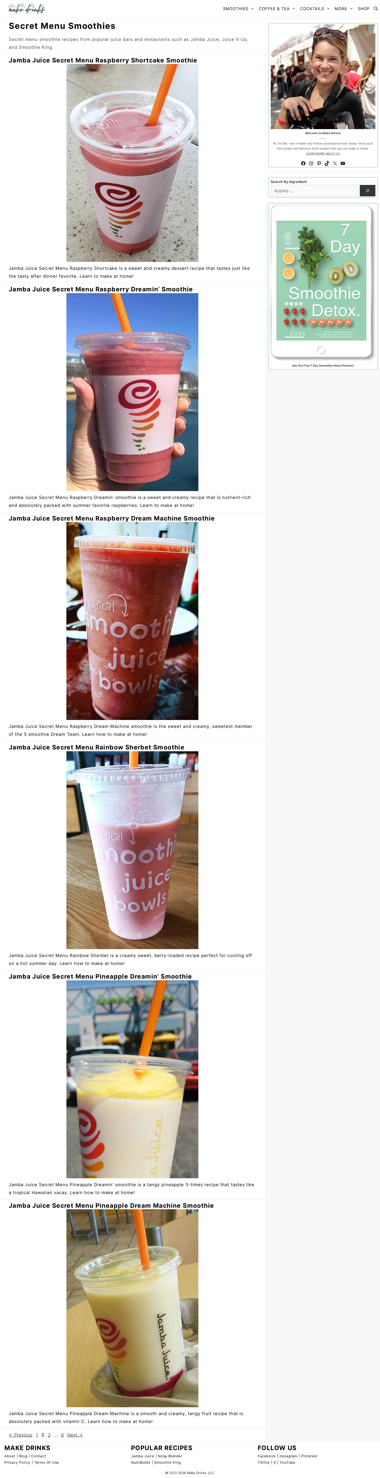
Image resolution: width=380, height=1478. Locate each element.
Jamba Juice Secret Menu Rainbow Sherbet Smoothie (97, 747)
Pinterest (309, 1456)
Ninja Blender (170, 1456)
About (9, 1456)
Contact (38, 1456)
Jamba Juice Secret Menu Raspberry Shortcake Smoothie (103, 60)
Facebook (267, 1456)
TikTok (264, 1462)
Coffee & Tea (274, 8)
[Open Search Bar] (376, 9)
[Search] (367, 190)
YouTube (287, 1462)
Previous (20, 1435)
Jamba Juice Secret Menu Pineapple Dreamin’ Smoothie (100, 976)
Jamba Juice (142, 1456)
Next (75, 1435)
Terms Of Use (46, 1462)
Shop (363, 8)
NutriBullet (140, 1462)
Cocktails (312, 8)
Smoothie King (167, 1462)
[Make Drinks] (28, 9)
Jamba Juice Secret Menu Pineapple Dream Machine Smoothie (111, 1205)
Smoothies (235, 8)
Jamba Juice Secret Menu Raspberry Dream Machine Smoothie (112, 518)
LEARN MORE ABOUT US (323, 153)
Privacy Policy (17, 1462)
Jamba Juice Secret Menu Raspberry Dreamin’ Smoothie (101, 289)
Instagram (289, 1456)
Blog (23, 1456)
